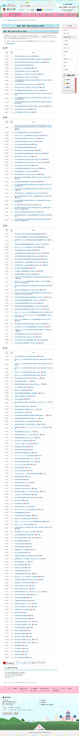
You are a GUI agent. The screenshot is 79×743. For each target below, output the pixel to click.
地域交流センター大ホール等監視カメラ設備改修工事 (29, 576)
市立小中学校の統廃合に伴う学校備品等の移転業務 (29, 356)
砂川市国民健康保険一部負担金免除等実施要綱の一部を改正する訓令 (33, 297)
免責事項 (15, 688)
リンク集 (63, 688)
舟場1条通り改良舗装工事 (23, 633)
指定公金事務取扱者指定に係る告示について (27, 437)
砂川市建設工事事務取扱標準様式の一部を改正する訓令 (30, 289)
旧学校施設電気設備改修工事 (24, 446)
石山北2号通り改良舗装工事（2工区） (26, 624)
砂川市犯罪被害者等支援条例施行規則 (26, 144)
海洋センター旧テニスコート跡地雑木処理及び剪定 (29, 509)
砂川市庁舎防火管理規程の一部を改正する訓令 (28, 336)
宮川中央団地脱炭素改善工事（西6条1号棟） (28, 534)
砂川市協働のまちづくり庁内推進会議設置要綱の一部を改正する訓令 (33, 326)
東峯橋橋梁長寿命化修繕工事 (24, 615)
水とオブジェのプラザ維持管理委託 (25, 464)
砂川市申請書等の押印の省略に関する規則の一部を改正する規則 (32, 159)
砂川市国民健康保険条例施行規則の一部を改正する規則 (30, 168)
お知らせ (66, 29)
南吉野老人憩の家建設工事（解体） (25, 406)
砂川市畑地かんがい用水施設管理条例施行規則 (28, 150)
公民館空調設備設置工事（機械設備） (26, 515)
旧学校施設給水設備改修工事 (24, 449)
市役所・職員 (16, 20)
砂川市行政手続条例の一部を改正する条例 (27, 71)
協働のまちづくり (68, 58)
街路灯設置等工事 (21, 500)
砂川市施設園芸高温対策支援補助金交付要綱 (27, 250)
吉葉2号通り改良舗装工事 (23, 546)
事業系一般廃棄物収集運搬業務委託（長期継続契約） (29, 393)
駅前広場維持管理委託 (22, 476)
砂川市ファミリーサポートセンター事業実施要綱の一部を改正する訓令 (33, 312)
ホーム (4, 20)
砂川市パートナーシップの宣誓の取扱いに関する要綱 (29, 247)
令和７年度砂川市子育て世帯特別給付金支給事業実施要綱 (30, 233)
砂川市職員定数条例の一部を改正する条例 (27, 77)
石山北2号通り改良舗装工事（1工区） (26, 621)
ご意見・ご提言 (33, 690)
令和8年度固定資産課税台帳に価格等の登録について (29, 418)
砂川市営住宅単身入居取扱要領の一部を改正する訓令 (29, 342)
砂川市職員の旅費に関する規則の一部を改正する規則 (29, 174)
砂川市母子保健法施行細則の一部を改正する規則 (28, 141)
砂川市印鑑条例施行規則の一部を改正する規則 (28, 132)
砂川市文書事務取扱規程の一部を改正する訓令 (28, 333)
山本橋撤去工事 (21, 654)
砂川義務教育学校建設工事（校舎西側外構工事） (28, 555)
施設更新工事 (20, 612)
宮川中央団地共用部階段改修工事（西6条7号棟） (29, 497)
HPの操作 (69, 688)
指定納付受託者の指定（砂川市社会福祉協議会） (28, 421)
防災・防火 (66, 33)
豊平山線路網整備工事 (22, 540)
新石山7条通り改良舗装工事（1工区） (26, 639)
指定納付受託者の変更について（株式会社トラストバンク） (31, 591)
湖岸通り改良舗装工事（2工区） (25, 588)
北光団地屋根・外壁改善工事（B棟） (26, 488)
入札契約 (66, 40)
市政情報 (9, 20)
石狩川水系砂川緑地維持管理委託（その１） (27, 458)
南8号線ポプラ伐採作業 (23, 567)
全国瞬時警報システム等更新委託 (25, 549)
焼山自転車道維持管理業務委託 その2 (26, 452)
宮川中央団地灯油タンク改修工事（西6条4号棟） (29, 531)
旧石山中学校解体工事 (22, 399)
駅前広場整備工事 (21, 651)
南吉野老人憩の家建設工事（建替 (25, 396)
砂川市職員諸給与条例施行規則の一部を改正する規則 (29, 138)
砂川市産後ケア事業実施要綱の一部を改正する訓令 (29, 271)
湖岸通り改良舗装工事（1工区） (25, 585)
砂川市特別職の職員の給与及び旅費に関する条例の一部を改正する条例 (33, 106)
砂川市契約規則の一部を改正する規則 (26, 156)
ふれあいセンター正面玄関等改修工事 (26, 494)
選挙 (65, 66)
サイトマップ (55, 688)
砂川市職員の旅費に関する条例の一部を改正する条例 (29, 84)
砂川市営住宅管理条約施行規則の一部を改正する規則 (29, 211)
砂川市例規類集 (9, 43)
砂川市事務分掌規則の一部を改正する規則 (27, 171)
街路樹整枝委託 (21, 645)
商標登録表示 (56, 690)
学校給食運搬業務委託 (22, 512)
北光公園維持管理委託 (22, 467)
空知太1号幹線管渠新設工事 (24, 627)
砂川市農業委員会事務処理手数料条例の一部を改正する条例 (31, 90)
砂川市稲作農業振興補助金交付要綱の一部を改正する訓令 (31, 256)
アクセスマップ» (7, 713)
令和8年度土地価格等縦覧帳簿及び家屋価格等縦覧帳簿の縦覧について (33, 415)
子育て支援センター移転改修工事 (25, 440)
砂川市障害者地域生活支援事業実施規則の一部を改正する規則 (31, 153)
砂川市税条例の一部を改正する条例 (25, 109)
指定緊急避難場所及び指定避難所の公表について (28, 409)
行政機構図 (43, 702)
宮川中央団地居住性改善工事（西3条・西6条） (28, 537)
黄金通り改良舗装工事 (22, 630)
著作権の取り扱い (24, 688)
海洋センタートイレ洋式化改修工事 (25, 524)
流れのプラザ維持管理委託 (23, 470)
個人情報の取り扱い (44, 688)
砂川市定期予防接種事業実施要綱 (25, 268)
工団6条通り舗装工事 (22, 485)
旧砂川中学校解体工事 (22, 552)
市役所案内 (43, 700)
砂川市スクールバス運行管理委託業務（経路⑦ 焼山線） (30, 372)
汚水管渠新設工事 (21, 648)
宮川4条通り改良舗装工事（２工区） (26, 606)
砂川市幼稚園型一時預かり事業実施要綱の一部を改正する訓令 (31, 339)
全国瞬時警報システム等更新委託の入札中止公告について (30, 558)
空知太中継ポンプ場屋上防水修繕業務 (26, 582)
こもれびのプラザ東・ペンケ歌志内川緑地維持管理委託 (30, 473)
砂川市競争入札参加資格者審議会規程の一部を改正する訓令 (31, 300)
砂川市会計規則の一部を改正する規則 (26, 165)
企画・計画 (66, 48)
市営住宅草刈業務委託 (22, 570)
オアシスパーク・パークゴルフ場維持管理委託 (28, 455)
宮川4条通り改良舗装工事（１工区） (26, 603)
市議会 (65, 62)
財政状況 (66, 51)
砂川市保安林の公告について (24, 561)
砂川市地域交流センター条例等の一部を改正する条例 (29, 74)
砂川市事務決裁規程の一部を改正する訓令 (27, 274)
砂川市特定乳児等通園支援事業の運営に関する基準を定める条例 (32, 62)
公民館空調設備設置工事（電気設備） (26, 573)
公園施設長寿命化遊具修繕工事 (24, 600)
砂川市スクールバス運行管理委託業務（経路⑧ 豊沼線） (30, 375)
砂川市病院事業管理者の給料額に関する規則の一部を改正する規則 (32, 162)
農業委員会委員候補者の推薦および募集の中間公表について (31, 384)
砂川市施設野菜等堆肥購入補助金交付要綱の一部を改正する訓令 (32, 253)
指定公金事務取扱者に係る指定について (26, 431)
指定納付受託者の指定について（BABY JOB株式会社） (30, 434)
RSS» (16, 713)
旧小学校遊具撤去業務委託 (23, 597)
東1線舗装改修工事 (22, 479)
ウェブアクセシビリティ (44, 690)
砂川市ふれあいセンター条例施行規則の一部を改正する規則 (31, 135)
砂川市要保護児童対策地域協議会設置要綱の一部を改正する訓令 (32, 323)
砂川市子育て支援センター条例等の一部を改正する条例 (30, 87)
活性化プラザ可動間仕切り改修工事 (25, 594)
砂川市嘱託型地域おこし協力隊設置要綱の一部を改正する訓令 (31, 262)
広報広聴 (66, 44)
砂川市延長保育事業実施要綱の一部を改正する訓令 (29, 303)
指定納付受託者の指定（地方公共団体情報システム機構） (30, 424)
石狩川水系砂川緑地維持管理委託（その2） (27, 461)
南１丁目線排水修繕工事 (23, 657)
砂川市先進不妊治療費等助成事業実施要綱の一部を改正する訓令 (32, 244)
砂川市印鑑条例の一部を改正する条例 (26, 112)
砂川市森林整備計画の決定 (23, 412)
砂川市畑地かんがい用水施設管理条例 (26, 68)
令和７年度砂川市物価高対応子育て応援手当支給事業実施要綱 (31, 236)
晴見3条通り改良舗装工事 (23, 636)
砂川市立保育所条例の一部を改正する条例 (27, 56)
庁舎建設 (66, 69)
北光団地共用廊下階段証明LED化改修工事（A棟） (29, 579)
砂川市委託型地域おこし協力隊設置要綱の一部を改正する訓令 (31, 265)
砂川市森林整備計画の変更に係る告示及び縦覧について (30, 378)
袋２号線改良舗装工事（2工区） (25, 506)
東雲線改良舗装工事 (22, 503)
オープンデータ (23, 690)
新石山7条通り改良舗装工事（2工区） (26, 642)
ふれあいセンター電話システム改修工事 (26, 443)
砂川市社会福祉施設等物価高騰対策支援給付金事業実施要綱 (31, 259)
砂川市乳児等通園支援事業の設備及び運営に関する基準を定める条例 (33, 59)
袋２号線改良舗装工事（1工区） (25, 482)
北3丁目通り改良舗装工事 (23, 543)
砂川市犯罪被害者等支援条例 (24, 65)
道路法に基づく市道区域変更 (24, 390)
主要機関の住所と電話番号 (46, 704)
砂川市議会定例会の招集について (25, 381)
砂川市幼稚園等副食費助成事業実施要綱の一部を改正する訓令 (31, 306)
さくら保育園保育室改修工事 (24, 387)
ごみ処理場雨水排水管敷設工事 (24, 618)
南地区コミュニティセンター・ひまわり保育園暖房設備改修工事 (32, 521)
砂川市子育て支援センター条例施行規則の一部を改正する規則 (31, 193)
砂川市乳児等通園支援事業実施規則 (25, 147)
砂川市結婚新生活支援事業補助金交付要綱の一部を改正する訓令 (32, 309)
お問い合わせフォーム (10, 676)
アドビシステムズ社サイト (22, 663)
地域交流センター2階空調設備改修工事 (26, 518)
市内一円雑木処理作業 (22, 564)
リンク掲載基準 (33, 688)
